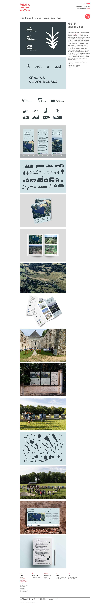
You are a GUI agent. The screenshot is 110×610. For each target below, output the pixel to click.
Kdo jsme (29, 18)
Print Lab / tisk (37, 18)
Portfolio (22, 18)
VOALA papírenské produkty (72, 577)
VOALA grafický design (72, 578)
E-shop (53, 18)
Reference (46, 18)
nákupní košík (84, 3)
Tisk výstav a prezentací (47, 599)
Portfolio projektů (47, 578)
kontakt (88, 8)
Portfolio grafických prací (27, 599)
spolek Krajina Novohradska (76, 34)
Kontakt (59, 18)
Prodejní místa (34, 577)
